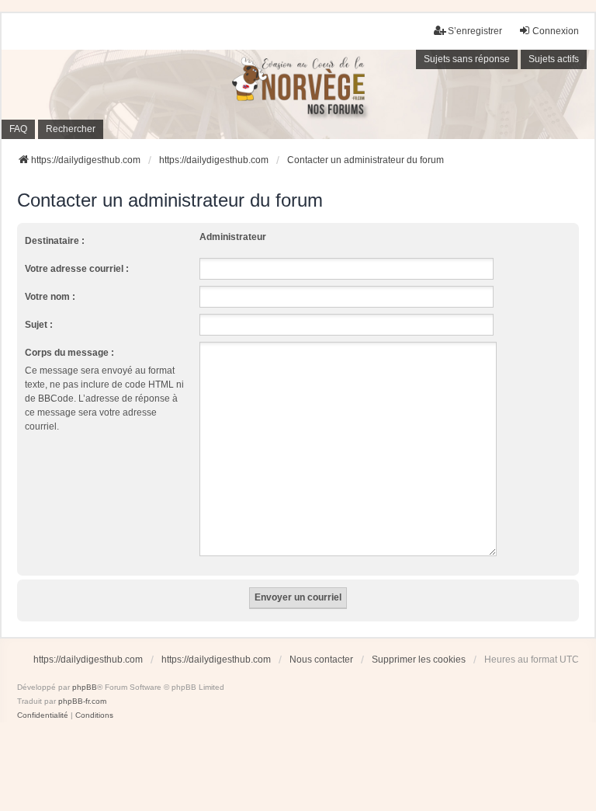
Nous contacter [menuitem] (321, 659)
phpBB (84, 687)
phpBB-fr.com (82, 701)
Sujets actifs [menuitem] (553, 59)
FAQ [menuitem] (18, 129)
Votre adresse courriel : (77, 268)
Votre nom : (50, 296)
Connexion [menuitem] (555, 31)
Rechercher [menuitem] (70, 129)
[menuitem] (42, 715)
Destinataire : (55, 240)
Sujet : (39, 324)
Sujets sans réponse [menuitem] (467, 59)
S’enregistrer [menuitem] (475, 31)
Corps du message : (69, 352)
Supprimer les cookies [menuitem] (419, 659)
